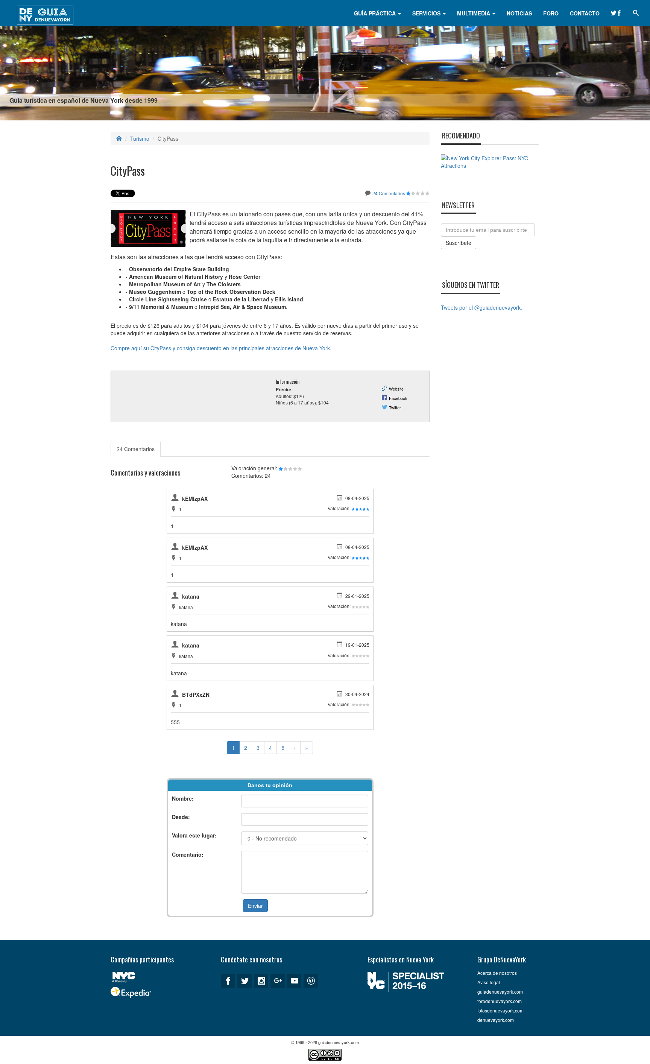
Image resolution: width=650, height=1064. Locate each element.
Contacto (585, 13)
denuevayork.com (495, 1020)
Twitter (395, 407)
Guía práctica (375, 13)
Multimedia (474, 13)
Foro (551, 13)
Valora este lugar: (194, 835)
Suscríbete (458, 242)
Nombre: (183, 798)
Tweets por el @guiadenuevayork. (481, 307)
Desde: (181, 817)
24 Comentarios (388, 193)
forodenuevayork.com (499, 1001)
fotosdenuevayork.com (500, 1010)
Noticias (519, 13)
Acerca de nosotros (497, 973)
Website (396, 389)
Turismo (139, 138)
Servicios (427, 13)
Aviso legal (488, 982)
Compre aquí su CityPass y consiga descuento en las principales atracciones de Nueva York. (221, 348)
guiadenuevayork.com (500, 991)
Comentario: (188, 854)
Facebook (398, 398)
